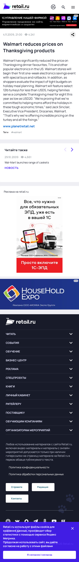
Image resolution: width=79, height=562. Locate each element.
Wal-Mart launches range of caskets (27, 162)
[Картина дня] (53, 7)
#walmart (16, 132)
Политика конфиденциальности (29, 467)
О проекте (16, 487)
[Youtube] (54, 521)
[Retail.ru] (23, 7)
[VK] (17, 521)
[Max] (26, 521)
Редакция (42, 487)
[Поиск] (63, 7)
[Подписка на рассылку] (8, 521)
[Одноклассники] (45, 521)
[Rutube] (63, 521)
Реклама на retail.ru (16, 191)
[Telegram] (35, 521)
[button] (39, 334)
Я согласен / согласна (39, 555)
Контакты (16, 498)
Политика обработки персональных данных (36, 474)
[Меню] (73, 7)
